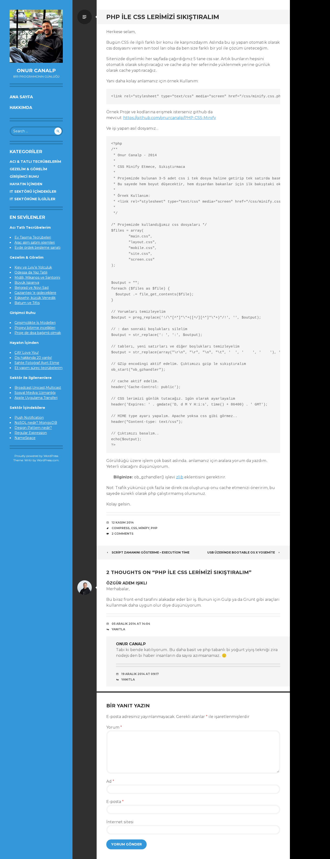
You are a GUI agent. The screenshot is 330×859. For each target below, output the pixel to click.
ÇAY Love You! (26, 352)
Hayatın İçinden (26, 184)
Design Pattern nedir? (33, 428)
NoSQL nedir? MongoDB (35, 422)
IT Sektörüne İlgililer (32, 199)
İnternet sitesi (120, 822)
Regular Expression (30, 433)
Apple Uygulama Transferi (35, 398)
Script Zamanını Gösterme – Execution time (150, 552)
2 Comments (122, 533)
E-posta (115, 801)
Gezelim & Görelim (28, 169)
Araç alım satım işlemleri (34, 242)
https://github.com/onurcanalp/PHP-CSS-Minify (169, 117)
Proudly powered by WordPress (36, 456)
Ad (110, 781)
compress (120, 528)
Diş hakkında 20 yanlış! (33, 357)
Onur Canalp (36, 70)
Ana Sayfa (21, 97)
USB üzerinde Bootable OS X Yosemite (241, 552)
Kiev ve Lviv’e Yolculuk (33, 267)
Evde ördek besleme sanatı (37, 247)
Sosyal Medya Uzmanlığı (35, 392)
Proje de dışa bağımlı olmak (37, 333)
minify (143, 528)
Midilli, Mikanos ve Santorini (37, 277)
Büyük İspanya (26, 282)
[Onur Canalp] (36, 36)
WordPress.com (48, 460)
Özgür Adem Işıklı (126, 583)
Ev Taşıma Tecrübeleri (32, 237)
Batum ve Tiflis (27, 303)
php (154, 528)
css (134, 528)
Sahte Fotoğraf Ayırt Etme (36, 363)
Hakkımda (21, 107)
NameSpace (25, 438)
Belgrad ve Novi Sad (31, 287)
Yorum (114, 727)
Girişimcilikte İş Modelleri (35, 322)
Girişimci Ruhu (24, 176)
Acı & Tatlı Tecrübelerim (35, 161)
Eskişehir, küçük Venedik (35, 298)
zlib (179, 477)
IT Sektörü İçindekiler (33, 191)
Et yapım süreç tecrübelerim (38, 368)
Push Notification (29, 417)
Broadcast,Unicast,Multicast (37, 387)
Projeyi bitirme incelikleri (34, 328)
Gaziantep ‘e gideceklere (35, 293)
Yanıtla (118, 629)
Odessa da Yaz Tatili (30, 272)
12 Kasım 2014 (123, 522)
